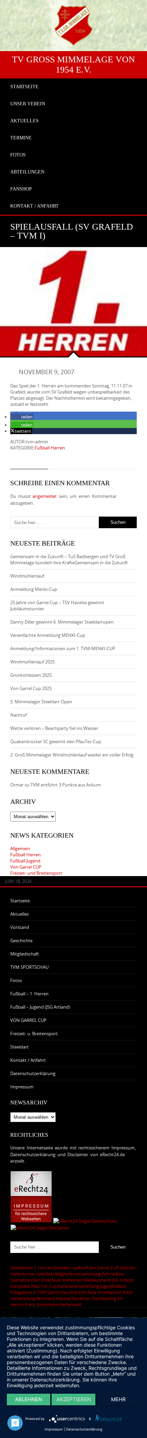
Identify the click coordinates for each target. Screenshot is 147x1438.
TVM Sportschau (52, 1292)
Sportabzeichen (25, 1280)
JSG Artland (123, 1280)
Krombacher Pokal (115, 1292)
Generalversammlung (78, 1286)
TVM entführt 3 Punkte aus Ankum (65, 785)
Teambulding (103, 1298)
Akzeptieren (73, 1399)
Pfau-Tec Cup (43, 1286)
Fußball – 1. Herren (29, 994)
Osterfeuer (51, 1280)
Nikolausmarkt (97, 1280)
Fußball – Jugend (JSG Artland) (40, 1007)
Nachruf (18, 715)
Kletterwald (70, 1304)
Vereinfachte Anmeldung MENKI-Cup (47, 635)
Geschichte (21, 940)
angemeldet (44, 496)
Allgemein (20, 848)
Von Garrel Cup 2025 (31, 688)
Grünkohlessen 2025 (31, 675)
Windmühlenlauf (27, 576)
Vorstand (19, 927)
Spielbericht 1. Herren (31, 1267)
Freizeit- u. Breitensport (34, 1033)
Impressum (22, 1087)
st (34, 1292)
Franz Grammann (41, 1304)
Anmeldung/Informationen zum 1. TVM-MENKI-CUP (62, 648)
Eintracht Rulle (83, 1292)
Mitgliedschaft (24, 954)
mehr (118, 1399)
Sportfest (45, 1273)
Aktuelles (19, 914)
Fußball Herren (50, 448)
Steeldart (19, 1047)
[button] (22, 417)
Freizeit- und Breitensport (36, 873)
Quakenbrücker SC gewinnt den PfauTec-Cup (55, 741)
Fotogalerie (21, 1292)
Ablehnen (28, 1399)
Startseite (20, 901)
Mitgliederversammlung (78, 1273)
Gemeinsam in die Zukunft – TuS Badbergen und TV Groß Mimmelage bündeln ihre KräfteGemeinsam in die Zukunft (69, 559)
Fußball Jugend (25, 861)
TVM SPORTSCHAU (29, 967)
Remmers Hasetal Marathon (63, 1298)
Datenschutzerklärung (32, 1073)
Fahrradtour (113, 1273)
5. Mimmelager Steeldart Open (41, 702)
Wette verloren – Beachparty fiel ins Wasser (54, 728)
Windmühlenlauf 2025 (32, 662)
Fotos (16, 980)
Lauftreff (79, 1267)
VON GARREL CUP (28, 1020)
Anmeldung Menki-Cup (33, 589)
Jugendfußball (113, 1286)
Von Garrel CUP (25, 867)
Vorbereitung (22, 1298)
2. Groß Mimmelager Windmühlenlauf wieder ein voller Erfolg (71, 755)
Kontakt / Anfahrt (28, 1060)
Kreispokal (20, 1286)
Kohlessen (72, 1280)
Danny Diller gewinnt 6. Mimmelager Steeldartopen (61, 622)
